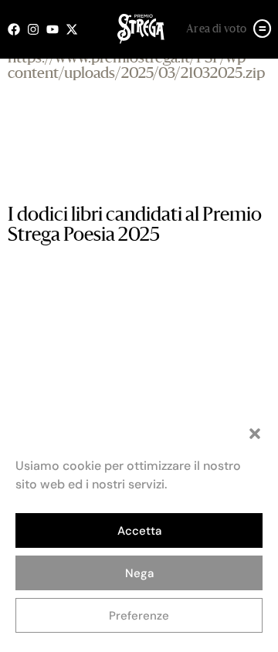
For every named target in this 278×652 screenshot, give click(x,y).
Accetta (139, 531)
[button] (255, 433)
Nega (139, 573)
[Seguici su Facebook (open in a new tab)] (17, 29)
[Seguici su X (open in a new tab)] (75, 29)
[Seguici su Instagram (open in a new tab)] (36, 29)
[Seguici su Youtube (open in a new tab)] (56, 29)
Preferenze (139, 615)
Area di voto (216, 29)
